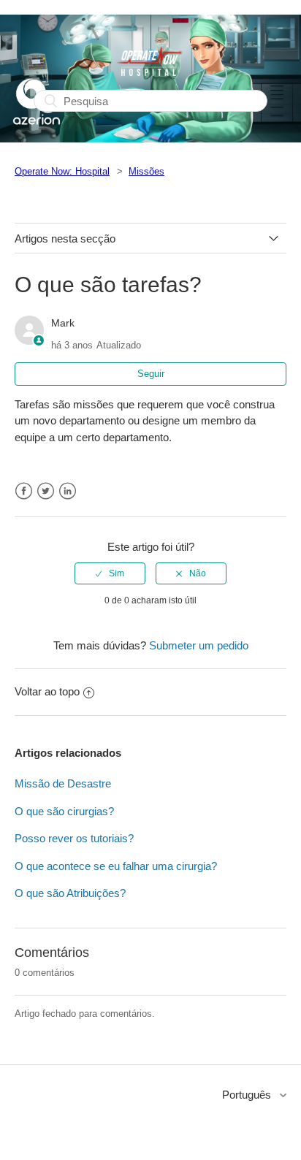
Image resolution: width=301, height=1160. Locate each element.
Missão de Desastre (63, 783)
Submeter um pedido (198, 645)
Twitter (46, 491)
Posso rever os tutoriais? (74, 838)
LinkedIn (67, 491)
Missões (146, 171)
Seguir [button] (150, 373)
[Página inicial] (36, 134)
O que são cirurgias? (64, 811)
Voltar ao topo (47, 691)
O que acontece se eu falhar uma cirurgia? (116, 866)
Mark (63, 323)
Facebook (24, 491)
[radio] (110, 573)
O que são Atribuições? (70, 893)
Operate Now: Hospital (62, 171)
